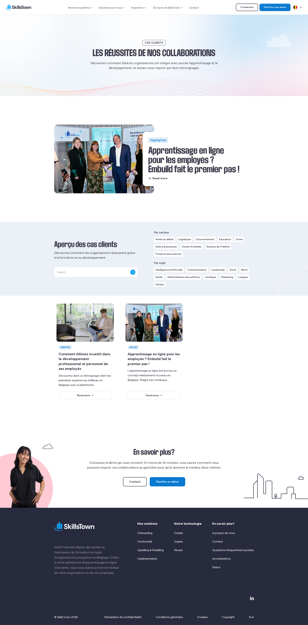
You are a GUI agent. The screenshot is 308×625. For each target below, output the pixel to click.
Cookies (202, 617)
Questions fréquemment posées (233, 550)
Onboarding (144, 533)
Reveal (178, 550)
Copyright (228, 617)
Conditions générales (169, 617)
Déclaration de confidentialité (123, 617)
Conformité (144, 541)
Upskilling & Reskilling (150, 550)
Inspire (178, 541)
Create (178, 533)
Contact (194, 7)
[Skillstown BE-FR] (18, 7)
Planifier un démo (167, 481)
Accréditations (221, 558)
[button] (132, 272)
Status (216, 567)
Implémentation (147, 558)
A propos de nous (223, 533)
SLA (251, 617)
